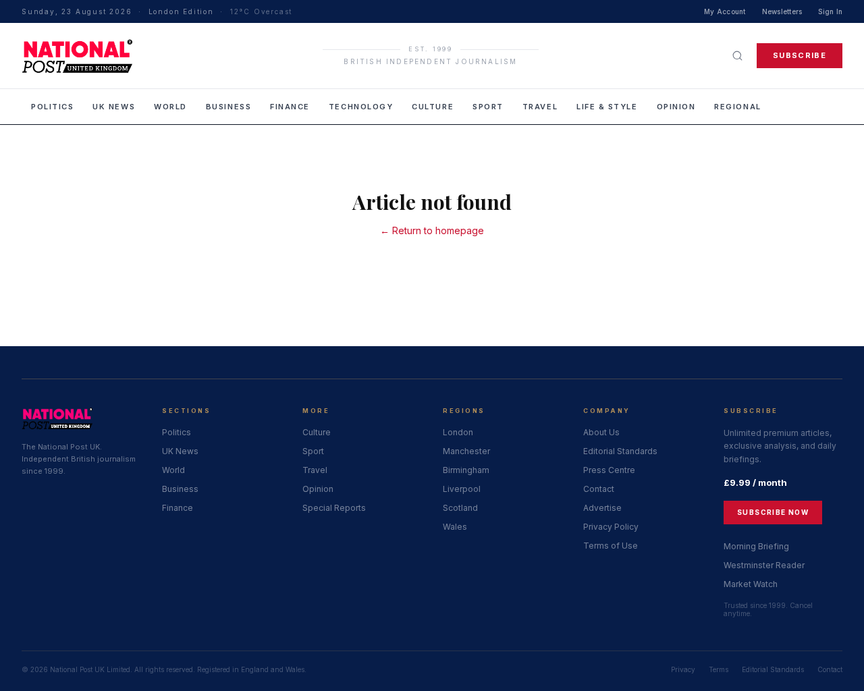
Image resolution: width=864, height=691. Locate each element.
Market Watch (751, 584)
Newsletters (782, 11)
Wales (455, 527)
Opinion (676, 106)
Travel (540, 106)
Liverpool (462, 489)
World (170, 106)
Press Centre (609, 470)
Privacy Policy (611, 527)
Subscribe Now (773, 512)
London (458, 432)
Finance (290, 106)
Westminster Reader (764, 565)
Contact (598, 489)
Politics (52, 106)
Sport (488, 106)
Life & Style (606, 106)
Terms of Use (610, 546)
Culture (433, 106)
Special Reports (334, 508)
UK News (113, 106)
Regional (737, 106)
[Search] (737, 55)
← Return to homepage (432, 230)
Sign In (830, 11)
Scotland (460, 508)
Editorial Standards (620, 451)
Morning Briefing (756, 546)
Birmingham (466, 470)
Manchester (466, 451)
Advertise (602, 508)
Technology (361, 106)
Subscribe (799, 55)
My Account (725, 11)
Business (228, 106)
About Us (601, 432)
